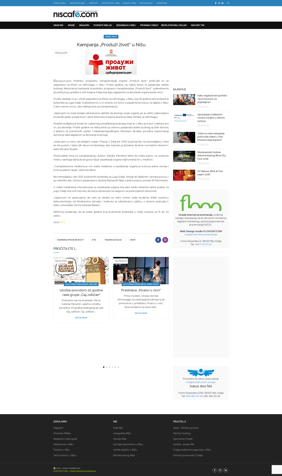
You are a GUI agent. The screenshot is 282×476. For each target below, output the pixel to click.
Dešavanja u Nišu (63, 444)
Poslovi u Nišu (61, 449)
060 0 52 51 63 (203, 244)
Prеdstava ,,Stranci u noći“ (141, 290)
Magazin (58, 427)
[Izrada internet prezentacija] (201, 202)
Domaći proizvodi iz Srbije (188, 455)
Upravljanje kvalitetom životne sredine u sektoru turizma (211, 118)
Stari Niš (118, 427)
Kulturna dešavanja (76, 284)
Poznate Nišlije (62, 433)
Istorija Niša (119, 439)
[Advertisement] (175, 13)
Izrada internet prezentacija (200, 234)
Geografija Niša (122, 433)
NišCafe (93, 284)
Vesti (133, 240)
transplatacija (113, 240)
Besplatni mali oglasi (65, 439)
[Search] (228, 3)
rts (94, 240)
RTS (62, 222)
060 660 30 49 (194, 396)
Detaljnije (81, 318)
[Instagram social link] (219, 3)
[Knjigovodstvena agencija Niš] (201, 372)
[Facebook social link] (215, 3)
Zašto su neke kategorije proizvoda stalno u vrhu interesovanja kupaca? (211, 136)
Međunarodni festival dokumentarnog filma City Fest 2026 (211, 155)
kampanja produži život (70, 240)
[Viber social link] (165, 240)
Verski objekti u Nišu (125, 449)
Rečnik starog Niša (124, 455)
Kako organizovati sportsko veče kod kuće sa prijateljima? (212, 99)
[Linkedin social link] (222, 3)
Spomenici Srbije (183, 439)
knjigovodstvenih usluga (200, 382)
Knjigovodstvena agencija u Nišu (192, 449)
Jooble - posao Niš (183, 444)
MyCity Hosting (182, 433)
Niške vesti (111, 37)
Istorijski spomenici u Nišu (128, 444)
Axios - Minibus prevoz (186, 427)
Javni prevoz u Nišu (64, 455)
